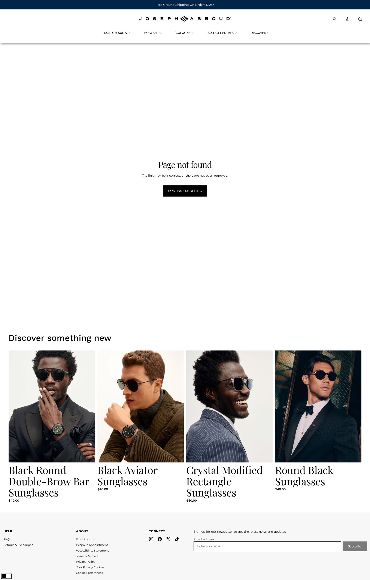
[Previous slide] (11, 406)
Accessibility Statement (92, 550)
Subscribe (354, 546)
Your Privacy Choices (90, 567)
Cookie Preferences (89, 572)
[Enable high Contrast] (6, 576)
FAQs (7, 539)
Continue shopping (185, 191)
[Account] (347, 19)
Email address (204, 539)
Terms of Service (87, 556)
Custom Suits (115, 32)
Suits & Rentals (221, 32)
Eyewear (151, 32)
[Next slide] (92, 406)
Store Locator (85, 539)
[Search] (334, 19)
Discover (258, 32)
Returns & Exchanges (18, 545)
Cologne (183, 32)
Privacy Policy (85, 561)
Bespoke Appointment (92, 545)
